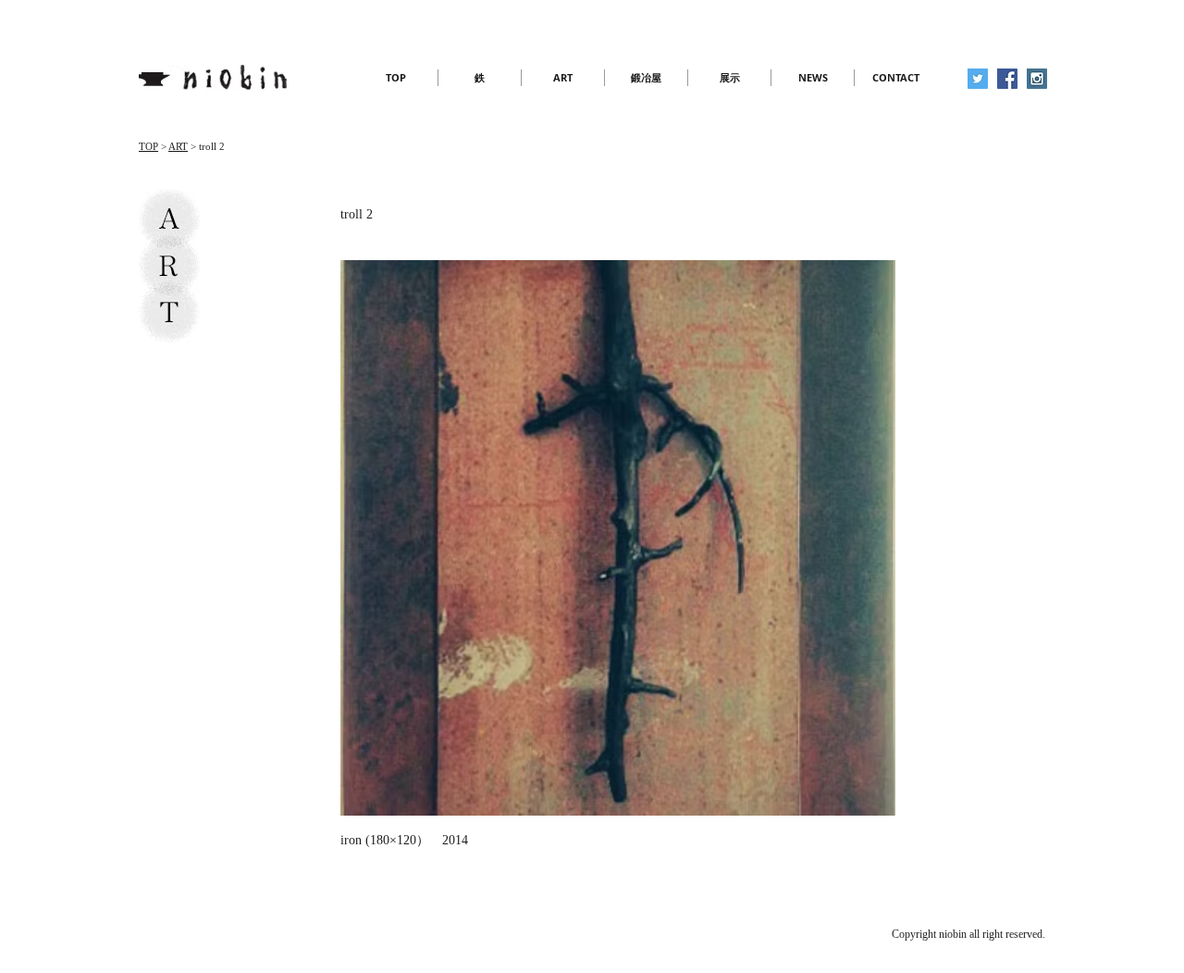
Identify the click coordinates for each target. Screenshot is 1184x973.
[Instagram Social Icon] (1037, 79)
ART (178, 146)
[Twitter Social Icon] (978, 79)
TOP (148, 146)
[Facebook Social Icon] (1007, 79)
